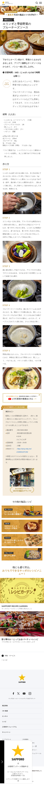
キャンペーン (6, 732)
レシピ (5, 660)
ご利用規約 (25, 739)
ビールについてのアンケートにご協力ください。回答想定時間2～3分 (18, 775)
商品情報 (5, 706)
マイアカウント (6, 739)
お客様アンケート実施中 (17, 766)
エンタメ (5, 716)
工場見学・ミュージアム (9, 727)
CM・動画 (5, 711)
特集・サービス (10, 655)
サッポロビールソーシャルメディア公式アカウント (22, 698)
